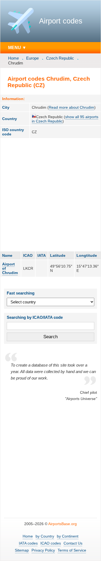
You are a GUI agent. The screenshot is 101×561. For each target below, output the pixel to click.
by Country (45, 536)
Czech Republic (60, 58)
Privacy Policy (43, 550)
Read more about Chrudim (71, 107)
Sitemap (22, 550)
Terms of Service (72, 550)
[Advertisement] (50, 194)
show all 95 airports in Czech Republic (65, 119)
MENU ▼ (17, 47)
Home (13, 58)
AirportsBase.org (62, 524)
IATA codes (28, 543)
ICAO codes (50, 543)
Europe (32, 58)
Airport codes (60, 21)
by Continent (67, 536)
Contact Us (73, 543)
